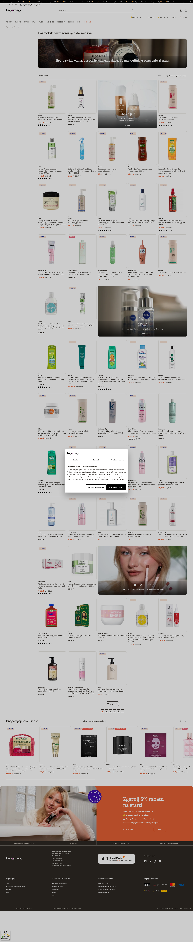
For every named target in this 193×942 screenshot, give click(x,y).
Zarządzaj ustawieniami (96, 487)
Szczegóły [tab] (96, 460)
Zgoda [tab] (75, 460)
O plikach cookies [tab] (117, 460)
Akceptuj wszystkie (116, 487)
